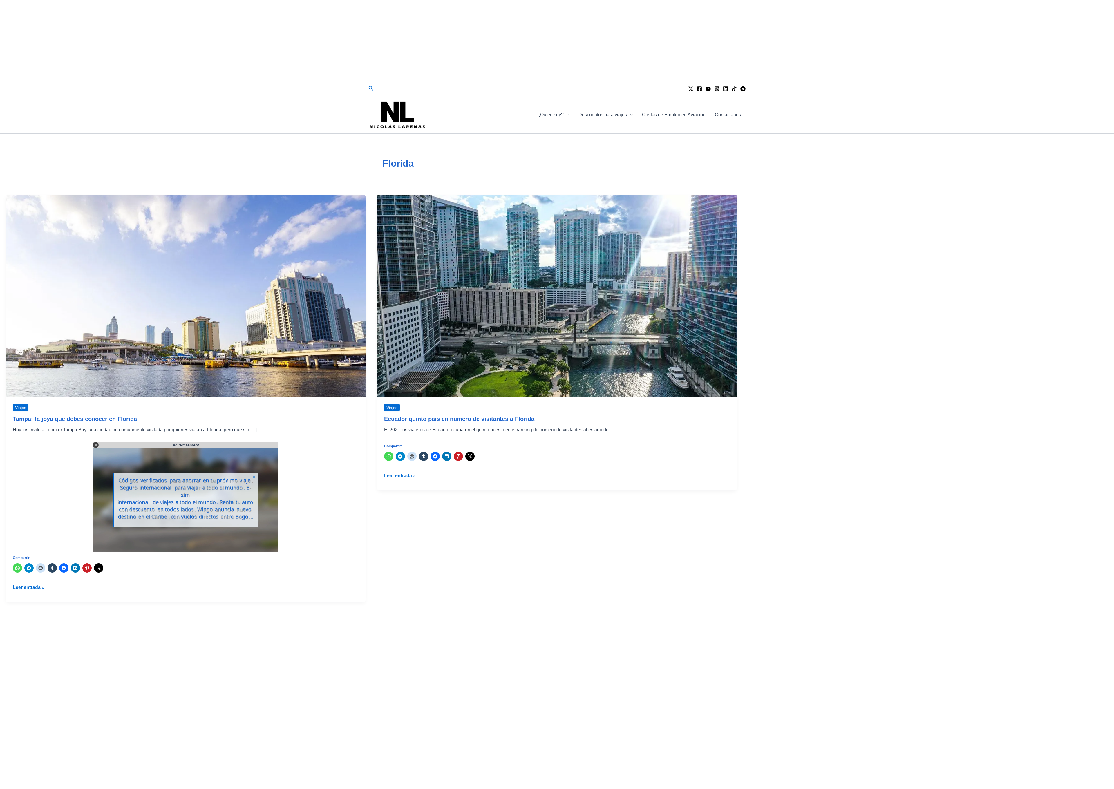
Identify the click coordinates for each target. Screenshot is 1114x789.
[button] (371, 88)
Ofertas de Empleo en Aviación (674, 114)
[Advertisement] (557, 40)
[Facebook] (699, 88)
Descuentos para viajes (602, 114)
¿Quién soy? (550, 114)
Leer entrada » (28, 587)
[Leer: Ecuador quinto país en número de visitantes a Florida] (557, 295)
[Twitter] (690, 88)
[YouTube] (708, 88)
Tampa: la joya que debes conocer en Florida (75, 419)
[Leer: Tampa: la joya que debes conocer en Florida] (186, 295)
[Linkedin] (725, 88)
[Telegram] (743, 88)
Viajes (20, 407)
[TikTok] (734, 88)
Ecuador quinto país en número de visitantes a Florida (459, 419)
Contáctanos (728, 114)
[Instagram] (716, 88)
